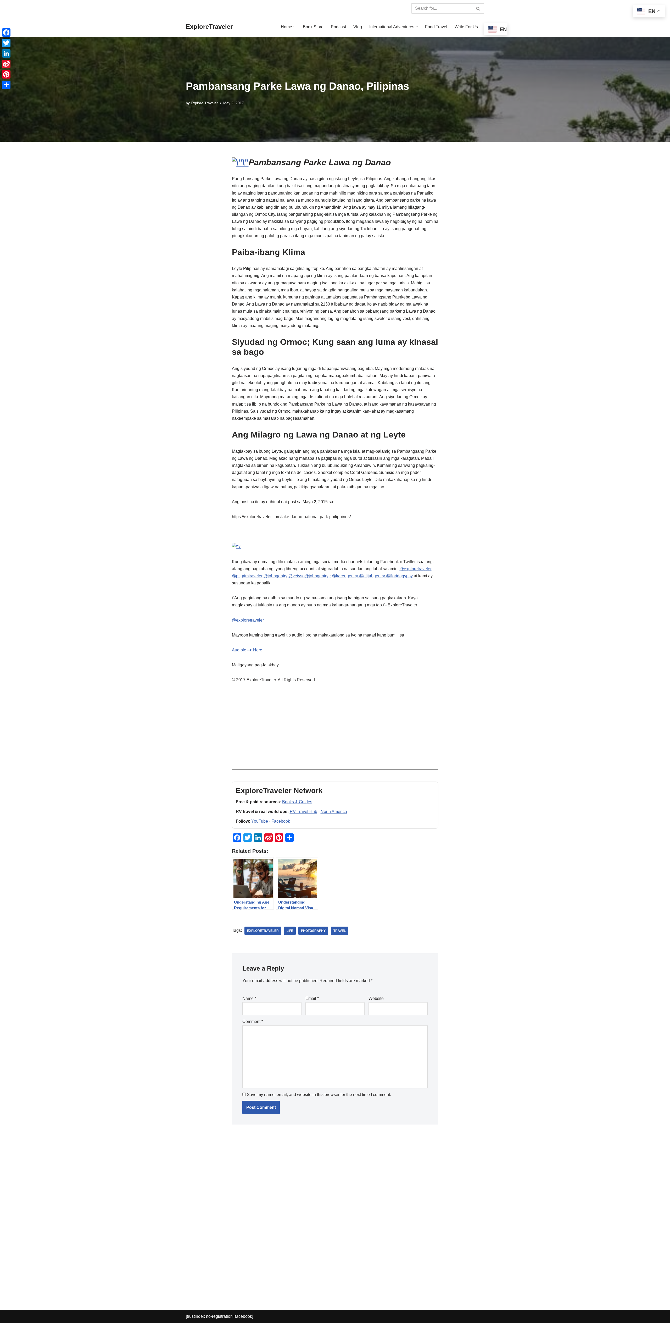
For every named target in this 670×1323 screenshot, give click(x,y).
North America (334, 811)
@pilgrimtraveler (247, 576)
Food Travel (436, 27)
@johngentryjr (318, 576)
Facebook (280, 821)
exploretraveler (263, 931)
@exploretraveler (416, 569)
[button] (294, 27)
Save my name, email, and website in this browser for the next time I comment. (319, 1094)
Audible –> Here (247, 650)
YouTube (259, 821)
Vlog (357, 27)
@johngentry (275, 576)
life (290, 931)
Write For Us (466, 27)
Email (312, 998)
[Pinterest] (6, 74)
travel (339, 931)
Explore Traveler (204, 103)
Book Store (313, 27)
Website (376, 998)
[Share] (6, 85)
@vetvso (296, 576)
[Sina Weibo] (6, 64)
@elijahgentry (372, 576)
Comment (252, 1021)
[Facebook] (6, 32)
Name (249, 998)
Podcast (338, 27)
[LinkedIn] (6, 53)
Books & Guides (297, 802)
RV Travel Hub (303, 811)
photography (313, 931)
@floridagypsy (399, 576)
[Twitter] (6, 43)
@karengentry (345, 576)
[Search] (478, 8)
